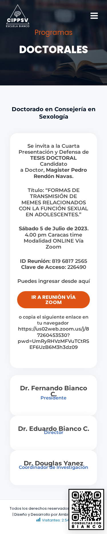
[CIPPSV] (18, 16)
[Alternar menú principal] (94, 16)
